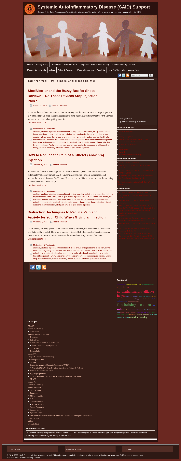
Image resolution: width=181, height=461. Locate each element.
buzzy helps (67, 134)
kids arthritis (132, 314)
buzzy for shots (54, 134)
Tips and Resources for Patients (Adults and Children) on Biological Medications (61, 415)
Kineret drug (85, 202)
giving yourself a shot (100, 194)
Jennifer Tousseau (59, 106)
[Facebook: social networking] (119, 75)
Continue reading (37, 122)
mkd (153, 305)
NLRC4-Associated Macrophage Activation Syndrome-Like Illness (56, 376)
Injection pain (83, 142)
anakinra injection (48, 132)
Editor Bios (34, 340)
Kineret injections (40, 145)
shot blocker (68, 145)
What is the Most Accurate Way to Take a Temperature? (137, 170)
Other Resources (36, 401)
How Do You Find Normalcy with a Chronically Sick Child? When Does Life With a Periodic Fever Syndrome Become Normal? (137, 210)
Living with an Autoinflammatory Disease (133, 142)
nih (119, 309)
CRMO (33, 362)
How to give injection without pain (52, 250)
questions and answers (143, 314)
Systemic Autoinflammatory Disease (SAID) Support (93, 6)
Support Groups (36, 410)
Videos (52, 70)
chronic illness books (148, 284)
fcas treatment (145, 299)
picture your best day (143, 312)
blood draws (76, 248)
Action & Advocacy (66, 70)
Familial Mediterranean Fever (41, 370)
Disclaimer (34, 337)
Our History (34, 348)
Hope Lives (123, 215)
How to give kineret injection (63, 137)
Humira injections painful (67, 142)
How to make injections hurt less (53, 253)
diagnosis (119, 288)
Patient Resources (85, 70)
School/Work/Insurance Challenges (131, 154)
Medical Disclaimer (73, 449)
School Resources (37, 407)
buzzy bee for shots (101, 132)
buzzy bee (88, 132)
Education (34, 393)
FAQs (121, 134)
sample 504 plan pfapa (145, 296)
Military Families (36, 396)
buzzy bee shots (40, 134)
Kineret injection (103, 142)
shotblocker (100, 145)
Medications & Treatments (44, 129)
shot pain (60, 205)
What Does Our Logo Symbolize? (45, 345)
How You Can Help (116, 70)
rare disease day (138, 317)
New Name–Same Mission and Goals (44, 342)
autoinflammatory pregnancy (128, 312)
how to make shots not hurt (44, 142)
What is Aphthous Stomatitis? (129, 162)
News (121, 147)
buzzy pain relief (79, 134)
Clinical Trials (35, 390)
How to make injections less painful (69, 140)
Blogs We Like (38, 404)
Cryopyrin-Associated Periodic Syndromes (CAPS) (49, 365)
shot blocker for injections (84, 145)
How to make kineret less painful (98, 140)
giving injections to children (93, 248)
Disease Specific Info (36, 70)
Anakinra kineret (63, 132)
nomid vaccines (121, 284)
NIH (32, 398)
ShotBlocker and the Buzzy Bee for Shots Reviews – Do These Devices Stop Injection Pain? (63, 96)
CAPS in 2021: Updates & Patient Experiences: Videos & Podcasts (57, 368)
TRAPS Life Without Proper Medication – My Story (136, 205)
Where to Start (70, 64)
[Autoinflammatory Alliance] (29, 9)
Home (30, 64)
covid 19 (124, 310)
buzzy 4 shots (77, 132)
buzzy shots (92, 134)
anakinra (36, 132)
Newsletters (34, 331)
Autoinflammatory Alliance (123, 64)
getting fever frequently (131, 296)
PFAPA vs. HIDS (125, 173)
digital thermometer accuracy (136, 310)
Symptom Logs (36, 412)
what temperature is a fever (133, 284)
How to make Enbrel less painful (89, 137)
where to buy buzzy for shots (51, 148)
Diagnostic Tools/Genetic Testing (94, 64)
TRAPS (33, 379)
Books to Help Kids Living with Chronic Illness (135, 233)
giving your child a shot (80, 194)
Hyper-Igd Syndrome (38, 373)
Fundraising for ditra (134, 304)
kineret (92, 142)
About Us (101, 70)
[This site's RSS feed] (127, 75)
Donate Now (133, 70)
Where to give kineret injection (76, 148)
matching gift (136, 299)
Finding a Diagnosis (126, 136)
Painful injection (55, 145)
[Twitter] (123, 75)
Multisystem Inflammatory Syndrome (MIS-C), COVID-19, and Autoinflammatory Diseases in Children (135, 195)
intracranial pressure (133, 301)
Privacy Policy (42, 64)
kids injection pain (90, 256)
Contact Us (56, 64)
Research (122, 152)
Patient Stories (124, 149)
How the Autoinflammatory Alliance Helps (133, 139)
